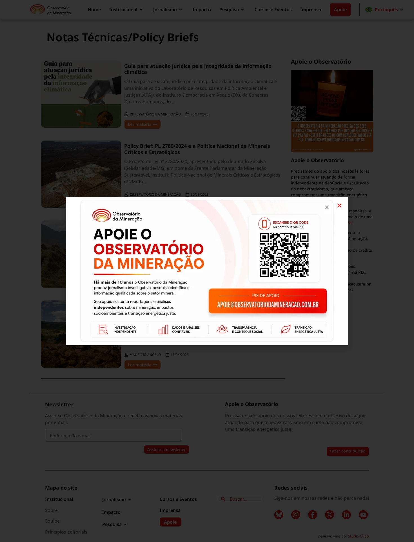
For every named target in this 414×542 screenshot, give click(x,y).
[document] (207, 271)
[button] (339, 205)
